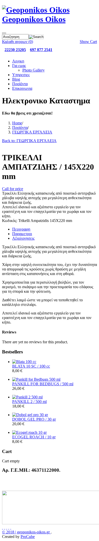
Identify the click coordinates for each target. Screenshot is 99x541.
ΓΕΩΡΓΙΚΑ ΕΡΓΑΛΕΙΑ (32, 132)
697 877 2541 (41, 50)
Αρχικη (18, 61)
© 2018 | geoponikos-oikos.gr (26, 532)
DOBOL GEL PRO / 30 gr (34, 419)
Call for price (12, 189)
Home (17, 123)
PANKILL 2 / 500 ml (29, 401)
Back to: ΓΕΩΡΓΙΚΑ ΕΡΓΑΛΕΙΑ (29, 141)
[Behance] (6, 527)
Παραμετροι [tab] (22, 234)
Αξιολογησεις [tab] (23, 238)
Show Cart (88, 41)
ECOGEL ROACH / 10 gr (34, 437)
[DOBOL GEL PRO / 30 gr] (30, 415)
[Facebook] (2, 527)
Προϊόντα (20, 84)
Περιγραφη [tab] (21, 229)
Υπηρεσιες (21, 75)
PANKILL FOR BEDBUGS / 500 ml (42, 384)
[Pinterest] (10, 527)
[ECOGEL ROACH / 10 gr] (29, 432)
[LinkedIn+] (8, 527)
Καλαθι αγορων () (17, 41)
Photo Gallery (33, 70)
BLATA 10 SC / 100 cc (31, 366)
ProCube (28, 536)
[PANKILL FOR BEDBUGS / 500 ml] (36, 379)
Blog (16, 79)
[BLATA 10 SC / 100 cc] (24, 361)
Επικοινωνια (22, 88)
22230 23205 (15, 50)
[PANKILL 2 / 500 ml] (27, 397)
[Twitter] (4, 527)
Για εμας (19, 65)
